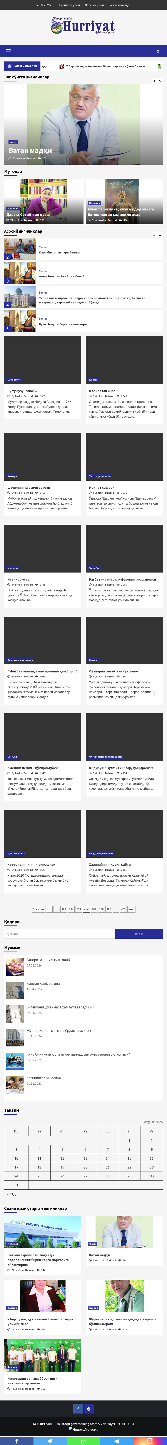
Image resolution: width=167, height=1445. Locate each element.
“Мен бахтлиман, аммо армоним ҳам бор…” (42, 671)
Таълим (13, 1367)
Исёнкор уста (18, 579)
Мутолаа (13, 208)
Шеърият (14, 379)
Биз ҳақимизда (119, 5)
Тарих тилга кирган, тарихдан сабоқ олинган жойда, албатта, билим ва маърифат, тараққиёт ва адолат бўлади (92, 300)
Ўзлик (43, 247)
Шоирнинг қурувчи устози (28, 487)
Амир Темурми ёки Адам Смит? (61, 276)
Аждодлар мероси (101, 853)
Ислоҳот (13, 1243)
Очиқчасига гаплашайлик (105, 756)
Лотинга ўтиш (94, 5)
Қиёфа (93, 379)
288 (101, 909)
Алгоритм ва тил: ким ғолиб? (49, 960)
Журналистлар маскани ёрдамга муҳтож (59, 1030)
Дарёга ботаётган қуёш (28, 214)
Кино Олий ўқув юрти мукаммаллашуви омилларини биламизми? (78, 1054)
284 (71, 909)
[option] (83, 124)
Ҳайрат (94, 660)
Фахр (13, 142)
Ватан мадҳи (30, 150)
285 (78, 909)
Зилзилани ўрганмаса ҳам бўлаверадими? (60, 1007)
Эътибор (94, 568)
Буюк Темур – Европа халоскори (63, 324)
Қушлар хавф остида (43, 983)
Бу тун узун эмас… (22, 391)
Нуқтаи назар (16, 853)
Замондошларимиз (20, 660)
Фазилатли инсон (103, 391)
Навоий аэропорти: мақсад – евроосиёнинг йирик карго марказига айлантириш (38, 1260)
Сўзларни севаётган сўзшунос (114, 671)
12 (62, 1158)
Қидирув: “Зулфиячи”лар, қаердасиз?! (121, 768)
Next (131, 909)
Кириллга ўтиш (69, 5)
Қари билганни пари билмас (59, 252)
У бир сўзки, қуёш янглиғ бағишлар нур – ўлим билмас (84, 66)
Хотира (12, 476)
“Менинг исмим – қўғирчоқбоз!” (33, 768)
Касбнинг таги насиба (44, 1078)
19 (62, 1167)
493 (123, 909)
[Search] (158, 52)
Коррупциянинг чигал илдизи (31, 864)
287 (94, 909)
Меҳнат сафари (101, 487)
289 (109, 909)
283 (64, 909)
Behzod (31, 158)
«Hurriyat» (45, 1424)
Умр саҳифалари (100, 476)
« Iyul (11, 1194)
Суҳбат (93, 1307)
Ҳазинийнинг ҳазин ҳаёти (110, 864)
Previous (38, 909)
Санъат (12, 756)
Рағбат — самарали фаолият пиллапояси (122, 579)
